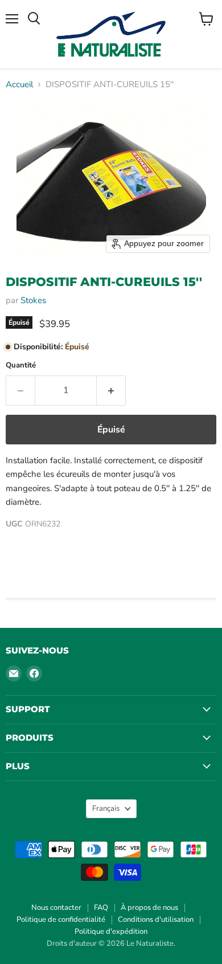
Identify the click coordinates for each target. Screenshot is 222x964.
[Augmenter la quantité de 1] (111, 390)
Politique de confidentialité (61, 919)
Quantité (21, 365)
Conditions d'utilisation (156, 919)
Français (106, 808)
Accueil (19, 84)
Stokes (33, 300)
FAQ (101, 907)
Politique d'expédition (111, 931)
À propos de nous (149, 907)
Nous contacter (56, 907)
